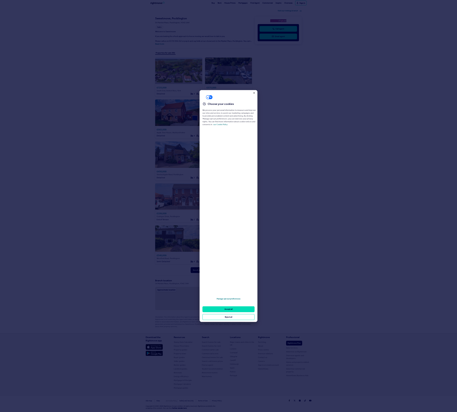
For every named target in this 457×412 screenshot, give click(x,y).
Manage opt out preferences (228, 299)
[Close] (254, 93)
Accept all (228, 309)
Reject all (228, 317)
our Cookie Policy (220, 124)
